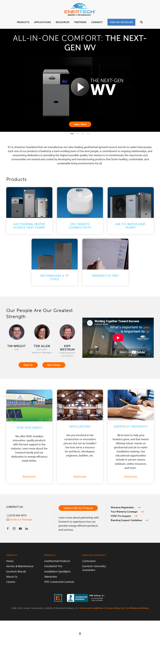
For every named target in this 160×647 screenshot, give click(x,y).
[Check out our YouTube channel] (20, 528)
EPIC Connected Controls (59, 582)
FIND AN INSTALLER (121, 22)
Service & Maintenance (20, 566)
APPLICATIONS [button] (42, 22)
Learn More (80, 124)
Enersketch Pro (53, 566)
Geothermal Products (57, 561)
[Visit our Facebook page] (7, 528)
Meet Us (28, 365)
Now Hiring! (53, 365)
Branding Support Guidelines (126, 520)
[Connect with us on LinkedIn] (26, 528)
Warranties (50, 576)
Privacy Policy (112, 608)
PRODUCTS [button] (23, 22)
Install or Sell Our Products (78, 508)
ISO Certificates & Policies (135, 608)
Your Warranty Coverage (124, 511)
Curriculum (89, 561)
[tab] (72, 133)
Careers (10, 582)
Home (10, 561)
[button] (141, 22)
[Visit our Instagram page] (14, 528)
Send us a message (21, 519)
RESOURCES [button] (63, 22)
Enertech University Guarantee (94, 567)
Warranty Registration (122, 507)
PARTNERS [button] (80, 22)
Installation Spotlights (57, 571)
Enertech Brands (16, 571)
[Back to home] (80, 9)
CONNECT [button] (97, 22)
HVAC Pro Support (121, 516)
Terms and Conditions (91, 608)
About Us (12, 576)
